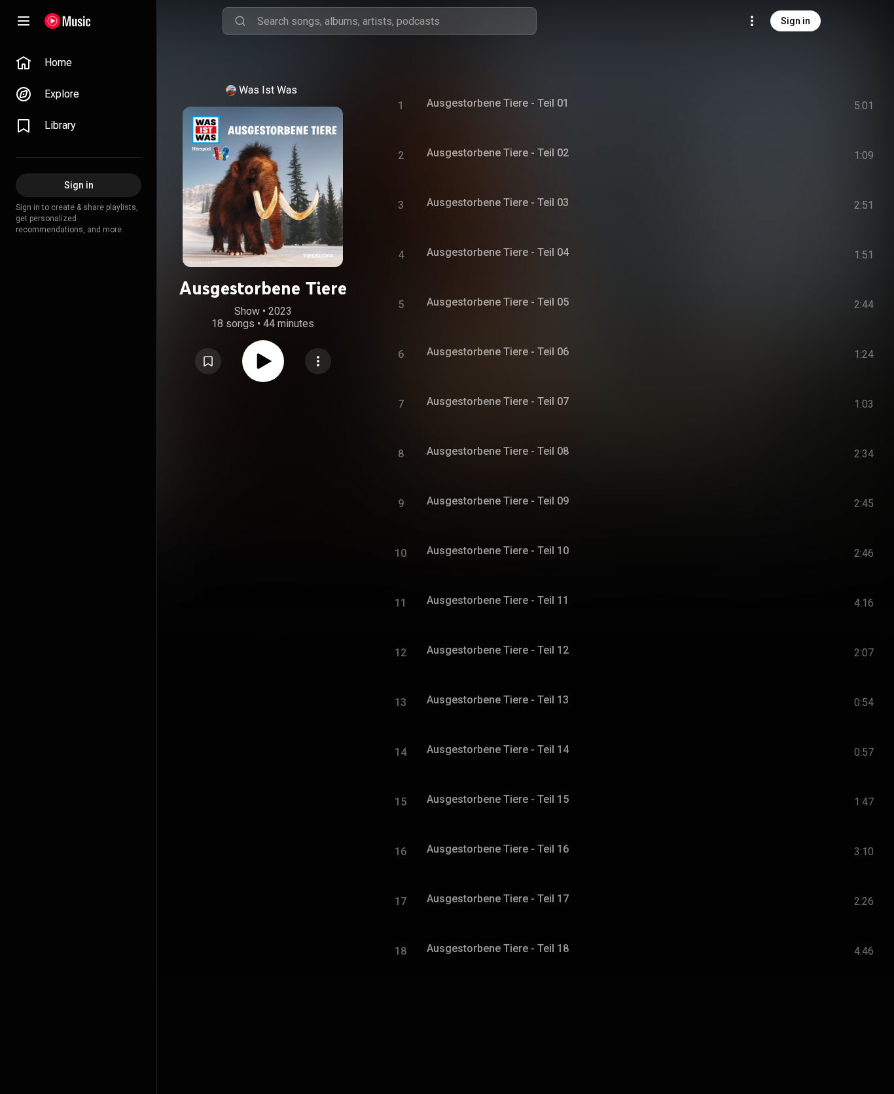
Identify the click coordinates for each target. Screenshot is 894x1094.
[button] (208, 361)
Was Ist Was (268, 90)
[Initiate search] (240, 20)
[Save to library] (208, 361)
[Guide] (23, 21)
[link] (78, 63)
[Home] (68, 21)
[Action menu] (318, 361)
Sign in (795, 21)
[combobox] (396, 21)
